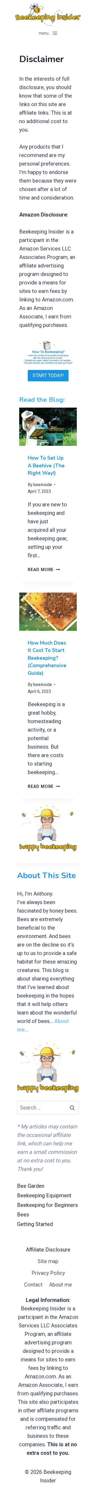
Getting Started (35, 1224)
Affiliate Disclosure (48, 1249)
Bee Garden (30, 1186)
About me (60, 1284)
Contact (33, 1284)
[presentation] (48, 427)
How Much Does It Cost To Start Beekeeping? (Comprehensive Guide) (47, 658)
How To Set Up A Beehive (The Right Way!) (46, 466)
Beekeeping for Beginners (47, 1205)
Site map (48, 1261)
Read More (42, 569)
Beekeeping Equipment (44, 1195)
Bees (23, 1214)
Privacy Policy (48, 1273)
